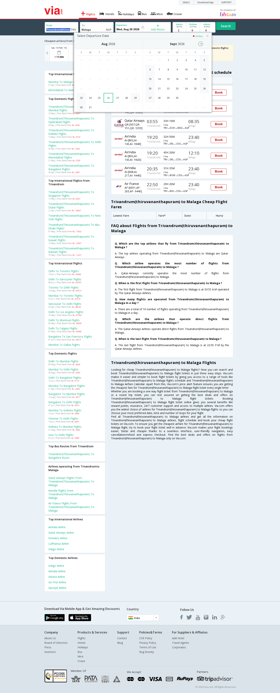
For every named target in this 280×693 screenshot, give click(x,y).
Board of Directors (56, 643)
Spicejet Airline (57, 588)
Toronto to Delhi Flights (63, 287)
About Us (50, 638)
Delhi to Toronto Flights (63, 271)
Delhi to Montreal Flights (64, 320)
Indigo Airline (56, 549)
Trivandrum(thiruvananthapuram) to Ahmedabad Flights (71, 155)
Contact (122, 638)
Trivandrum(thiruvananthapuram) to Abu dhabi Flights (74, 226)
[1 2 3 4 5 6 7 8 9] (179, 30)
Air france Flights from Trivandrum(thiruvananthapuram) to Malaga (71, 506)
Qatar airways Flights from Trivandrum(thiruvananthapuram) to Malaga (71, 481)
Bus (80, 652)
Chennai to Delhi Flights (63, 418)
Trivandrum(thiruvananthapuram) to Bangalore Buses (71, 455)
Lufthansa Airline (58, 543)
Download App (206, 2)
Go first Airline (57, 582)
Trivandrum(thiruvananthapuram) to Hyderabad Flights (71, 120)
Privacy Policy (147, 643)
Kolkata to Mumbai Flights (65, 426)
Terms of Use (147, 647)
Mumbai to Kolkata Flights (65, 410)
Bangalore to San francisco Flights (70, 336)
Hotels (82, 643)
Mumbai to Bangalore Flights (66, 386)
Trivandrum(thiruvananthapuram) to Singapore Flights (71, 193)
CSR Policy (145, 638)
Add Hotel (178, 638)
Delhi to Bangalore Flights (64, 377)
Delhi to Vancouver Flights (64, 279)
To (83, 25)
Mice (80, 656)
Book (219, 92)
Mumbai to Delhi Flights (63, 369)
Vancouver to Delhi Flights (64, 304)
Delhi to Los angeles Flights (65, 312)
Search (226, 26)
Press (47, 647)
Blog (120, 643)
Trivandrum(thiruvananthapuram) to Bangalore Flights (71, 167)
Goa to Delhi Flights (61, 435)
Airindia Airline (57, 527)
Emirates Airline (57, 538)
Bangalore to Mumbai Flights (66, 394)
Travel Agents (180, 643)
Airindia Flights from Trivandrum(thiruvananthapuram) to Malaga (71, 494)
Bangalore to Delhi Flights (64, 402)
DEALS (186, 2)
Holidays (83, 647)
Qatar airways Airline (61, 532)
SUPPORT (226, 2)
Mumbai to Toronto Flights (65, 295)
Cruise (81, 661)
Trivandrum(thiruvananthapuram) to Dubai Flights (71, 205)
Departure (121, 25)
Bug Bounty (146, 652)
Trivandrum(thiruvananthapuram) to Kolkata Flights (71, 132)
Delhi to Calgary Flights (63, 328)
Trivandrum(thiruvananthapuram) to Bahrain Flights (71, 250)
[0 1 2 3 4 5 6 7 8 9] (193, 30)
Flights (82, 638)
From (49, 25)
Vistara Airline (56, 577)
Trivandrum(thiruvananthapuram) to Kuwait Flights (71, 238)
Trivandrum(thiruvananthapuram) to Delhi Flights (74, 143)
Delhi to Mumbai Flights (63, 361)
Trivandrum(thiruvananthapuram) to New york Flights (74, 217)
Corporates (179, 647)
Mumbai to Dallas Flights (64, 344)
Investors (50, 652)
